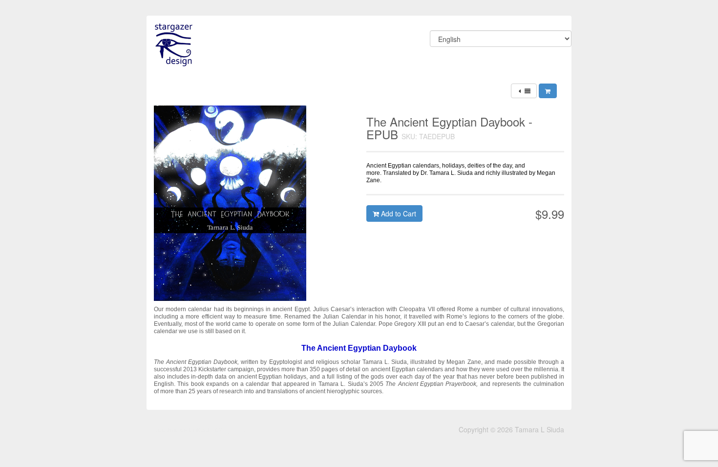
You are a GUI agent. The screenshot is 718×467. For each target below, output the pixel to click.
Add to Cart (397, 213)
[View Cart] (548, 91)
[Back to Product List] (524, 91)
